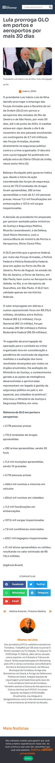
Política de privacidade (32, 751)
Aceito (28, 758)
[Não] (48, 749)
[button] (4, 7)
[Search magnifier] (50, 7)
